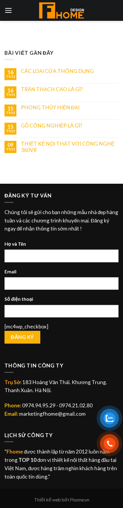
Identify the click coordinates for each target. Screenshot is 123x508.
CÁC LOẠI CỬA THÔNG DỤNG (57, 71)
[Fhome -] (61, 10)
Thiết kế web (47, 499)
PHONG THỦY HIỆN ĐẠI (50, 107)
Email (10, 271)
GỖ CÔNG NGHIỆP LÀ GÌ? (51, 126)
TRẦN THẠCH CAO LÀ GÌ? (52, 89)
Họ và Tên (15, 244)
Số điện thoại (18, 299)
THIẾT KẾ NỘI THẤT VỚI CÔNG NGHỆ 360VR (67, 147)
